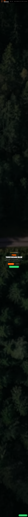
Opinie (22, 1)
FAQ (23, 1)
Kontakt (26, 1)
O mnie (15, 1)
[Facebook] (10, 1)
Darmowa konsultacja (23, 515)
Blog (20, 1)
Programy (17, 1)
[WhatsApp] (12, 1)
